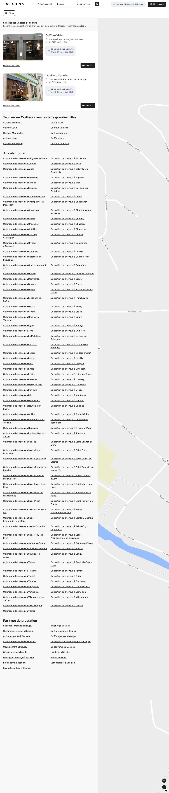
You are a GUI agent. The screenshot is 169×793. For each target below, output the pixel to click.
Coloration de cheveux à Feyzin (19, 289)
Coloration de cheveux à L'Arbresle (68, 330)
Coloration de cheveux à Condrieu (20, 251)
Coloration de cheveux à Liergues (67, 363)
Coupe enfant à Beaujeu (15, 647)
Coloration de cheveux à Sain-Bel (20, 441)
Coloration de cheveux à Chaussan (68, 229)
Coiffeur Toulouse (60, 143)
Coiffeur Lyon (10, 127)
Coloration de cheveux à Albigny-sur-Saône (25, 158)
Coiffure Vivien (54, 35)
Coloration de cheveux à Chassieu (68, 224)
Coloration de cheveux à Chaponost (21, 210)
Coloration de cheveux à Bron (65, 182)
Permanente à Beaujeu (14, 662)
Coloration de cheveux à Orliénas (67, 405)
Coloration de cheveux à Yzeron (19, 611)
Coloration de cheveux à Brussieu (20, 188)
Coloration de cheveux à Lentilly (67, 358)
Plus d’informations (11, 65)
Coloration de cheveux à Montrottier (21, 400)
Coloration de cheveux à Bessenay (20, 177)
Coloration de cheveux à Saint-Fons (69, 450)
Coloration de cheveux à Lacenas (20, 344)
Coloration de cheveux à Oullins (19, 414)
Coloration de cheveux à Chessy (67, 234)
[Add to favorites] (39, 36)
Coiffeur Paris (57, 138)
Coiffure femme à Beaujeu (64, 631)
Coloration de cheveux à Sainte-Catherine (72, 518)
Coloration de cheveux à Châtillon (20, 229)
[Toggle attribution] (166, 790)
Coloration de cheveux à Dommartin (21, 279)
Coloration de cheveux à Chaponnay (69, 201)
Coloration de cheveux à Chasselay (21, 224)
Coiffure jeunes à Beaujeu (63, 636)
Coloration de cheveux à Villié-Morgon (22, 605)
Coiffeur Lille (57, 122)
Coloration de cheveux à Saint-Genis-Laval (24, 458)
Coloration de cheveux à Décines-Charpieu (72, 273)
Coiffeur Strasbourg (13, 143)
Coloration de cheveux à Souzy (66, 553)
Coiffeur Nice (10, 138)
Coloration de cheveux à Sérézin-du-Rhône (25, 548)
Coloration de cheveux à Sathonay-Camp (24, 543)
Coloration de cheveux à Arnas (18, 169)
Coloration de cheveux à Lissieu (19, 374)
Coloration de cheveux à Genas (19, 306)
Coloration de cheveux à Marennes (68, 384)
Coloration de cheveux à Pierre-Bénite (70, 414)
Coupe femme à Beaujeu (63, 647)
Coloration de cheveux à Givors (19, 311)
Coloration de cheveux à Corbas (67, 251)
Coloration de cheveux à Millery (66, 390)
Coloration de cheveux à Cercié (66, 196)
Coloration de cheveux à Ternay (67, 570)
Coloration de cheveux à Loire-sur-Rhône (71, 374)
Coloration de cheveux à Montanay (68, 395)
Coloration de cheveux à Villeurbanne (69, 597)
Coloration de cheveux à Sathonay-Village (72, 543)
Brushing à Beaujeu (60, 625)
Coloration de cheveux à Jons (18, 330)
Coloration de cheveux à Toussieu (68, 581)
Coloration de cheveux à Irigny (18, 325)
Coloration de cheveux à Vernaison (68, 592)
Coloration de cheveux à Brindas (19, 182)
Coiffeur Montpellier (13, 133)
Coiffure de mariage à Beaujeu (18, 631)
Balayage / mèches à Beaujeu (17, 625)
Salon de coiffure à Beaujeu (17, 668)
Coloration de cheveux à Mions (18, 395)
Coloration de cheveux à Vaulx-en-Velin (70, 586)
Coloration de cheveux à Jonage (67, 325)
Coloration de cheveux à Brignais (67, 177)
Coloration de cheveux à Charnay (67, 218)
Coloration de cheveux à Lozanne (20, 379)
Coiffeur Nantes (59, 133)
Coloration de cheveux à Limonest (68, 368)
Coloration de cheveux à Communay (69, 243)
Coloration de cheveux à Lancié (19, 353)
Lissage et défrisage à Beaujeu (18, 657)
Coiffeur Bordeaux (12, 122)
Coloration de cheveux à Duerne (19, 284)
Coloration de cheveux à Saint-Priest (21, 501)
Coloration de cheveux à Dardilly (19, 273)
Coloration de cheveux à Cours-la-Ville (70, 256)
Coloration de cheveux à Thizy (66, 576)
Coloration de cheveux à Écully (66, 284)
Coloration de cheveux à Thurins (19, 581)
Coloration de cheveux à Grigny (66, 317)
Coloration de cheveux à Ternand (20, 570)
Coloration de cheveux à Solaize (67, 548)
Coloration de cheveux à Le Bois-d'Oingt (71, 353)
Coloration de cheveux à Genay (66, 306)
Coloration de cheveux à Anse (66, 163)
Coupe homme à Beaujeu (15, 652)
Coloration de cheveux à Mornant (67, 400)
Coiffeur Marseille (59, 127)
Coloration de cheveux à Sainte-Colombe (24, 526)
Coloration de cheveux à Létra (18, 363)
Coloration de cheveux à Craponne (68, 265)
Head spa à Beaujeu (60, 652)
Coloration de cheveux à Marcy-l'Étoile (22, 384)
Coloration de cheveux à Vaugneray (21, 586)
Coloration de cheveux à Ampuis (19, 163)
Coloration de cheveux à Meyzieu (20, 390)
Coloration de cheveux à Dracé (66, 279)
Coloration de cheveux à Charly (19, 218)
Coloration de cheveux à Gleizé (66, 311)
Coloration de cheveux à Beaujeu (19, 641)
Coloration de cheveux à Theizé (19, 576)
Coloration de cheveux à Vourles (67, 605)
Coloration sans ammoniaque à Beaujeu (71, 641)
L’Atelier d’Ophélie (56, 75)
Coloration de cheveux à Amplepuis (68, 158)
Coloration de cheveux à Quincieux (20, 428)
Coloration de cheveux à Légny (18, 358)
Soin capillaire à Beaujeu (63, 662)
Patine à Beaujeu (59, 657)
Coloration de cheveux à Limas (18, 368)
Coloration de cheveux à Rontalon (68, 433)
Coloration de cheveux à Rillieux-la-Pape (71, 428)
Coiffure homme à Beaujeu (16, 636)
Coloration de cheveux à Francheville (69, 298)
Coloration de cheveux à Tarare (19, 562)
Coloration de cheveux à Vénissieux (21, 592)
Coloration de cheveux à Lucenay (67, 379)
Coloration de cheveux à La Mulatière (22, 336)
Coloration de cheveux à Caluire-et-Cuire (24, 196)
